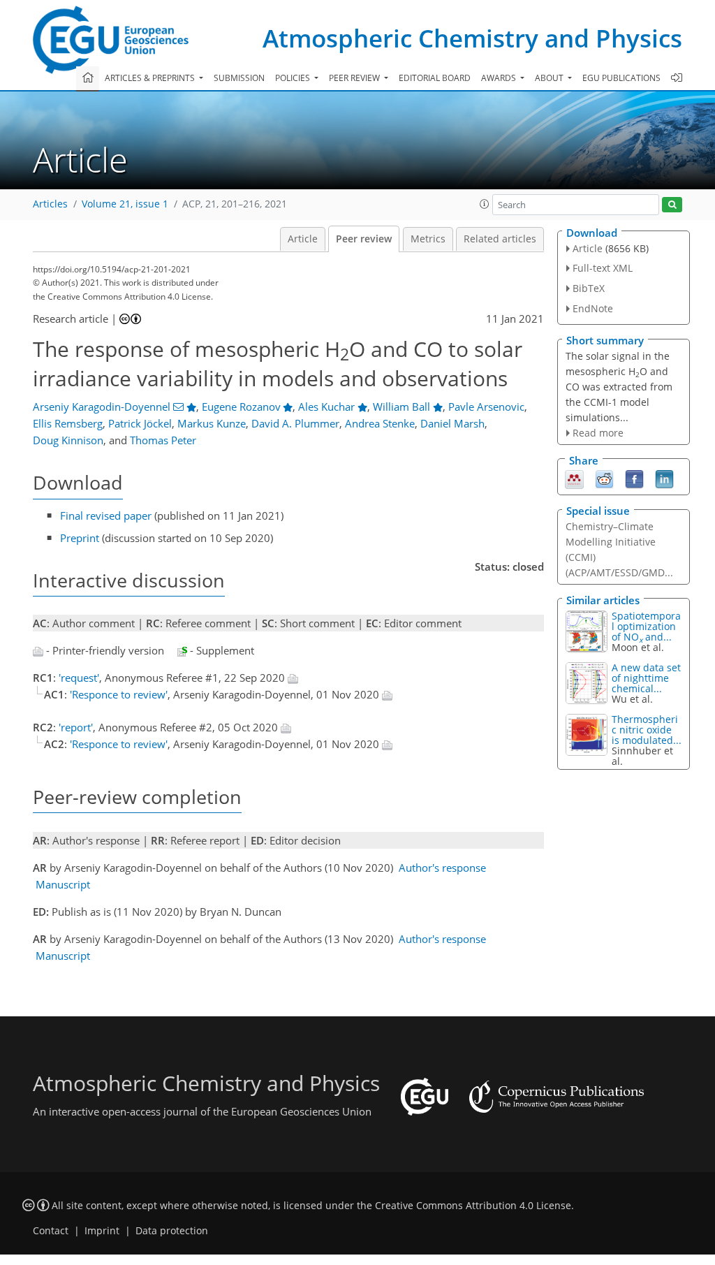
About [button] (550, 78)
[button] (484, 204)
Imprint (101, 1230)
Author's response (442, 868)
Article (303, 239)
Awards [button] (499, 78)
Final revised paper (106, 515)
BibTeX (589, 288)
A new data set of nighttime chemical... (646, 678)
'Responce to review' (119, 694)
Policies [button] (293, 78)
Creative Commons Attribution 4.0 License (473, 1205)
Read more (598, 432)
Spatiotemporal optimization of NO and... (646, 626)
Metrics (428, 239)
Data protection (171, 1230)
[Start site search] (672, 205)
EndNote (593, 308)
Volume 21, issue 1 (125, 204)
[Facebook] (634, 478)
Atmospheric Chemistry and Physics (472, 38)
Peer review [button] (355, 78)
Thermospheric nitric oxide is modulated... (646, 729)
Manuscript (63, 884)
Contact (50, 1230)
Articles (50, 204)
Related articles (500, 239)
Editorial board (435, 78)
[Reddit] (604, 478)
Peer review (364, 239)
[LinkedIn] (664, 478)
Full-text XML (603, 268)
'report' (76, 727)
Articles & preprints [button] (151, 78)
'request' (79, 678)
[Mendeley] (574, 478)
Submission (239, 78)
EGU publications (621, 78)
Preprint (79, 538)
